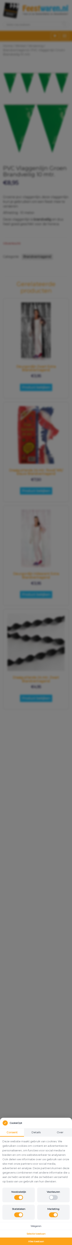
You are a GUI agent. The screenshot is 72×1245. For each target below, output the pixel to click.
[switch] (18, 1197)
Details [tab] (36, 1132)
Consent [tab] (12, 1132)
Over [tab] (60, 1132)
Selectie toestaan (36, 1233)
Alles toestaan (36, 1241)
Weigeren (36, 1225)
